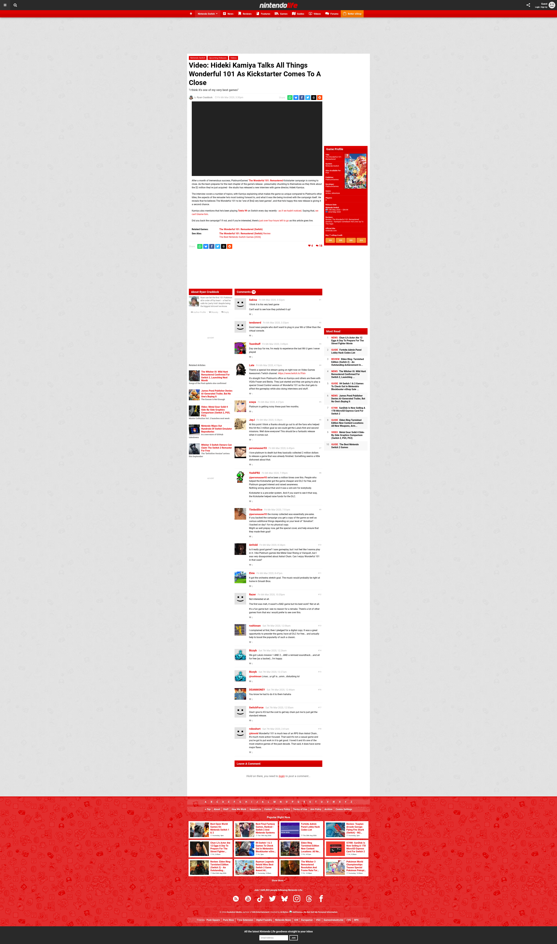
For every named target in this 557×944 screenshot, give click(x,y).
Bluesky (214, 312)
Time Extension (245, 920)
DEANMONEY (257, 689)
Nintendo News (283, 920)
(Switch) (241, 229)
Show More (278, 880)
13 (320, 626)
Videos (233, 58)
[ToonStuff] (240, 352)
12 (320, 594)
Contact (268, 809)
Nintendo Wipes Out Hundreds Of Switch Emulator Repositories (216, 428)
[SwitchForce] (240, 716)
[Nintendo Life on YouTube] (248, 899)
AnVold (253, 544)
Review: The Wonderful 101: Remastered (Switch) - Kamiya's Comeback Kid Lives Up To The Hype (344, 221)
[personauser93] (240, 456)
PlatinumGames (332, 179)
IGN (296, 920)
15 (320, 672)
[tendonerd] (240, 331)
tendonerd (255, 322)
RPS (356, 920)
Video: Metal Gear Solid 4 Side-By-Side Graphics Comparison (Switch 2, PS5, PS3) (215, 411)
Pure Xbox (228, 920)
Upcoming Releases (218, 58)
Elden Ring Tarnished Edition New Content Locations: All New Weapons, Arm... (347, 423)
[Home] (191, 13)
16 (320, 690)
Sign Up (544, 7)
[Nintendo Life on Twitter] (272, 899)
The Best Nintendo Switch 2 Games (345, 446)
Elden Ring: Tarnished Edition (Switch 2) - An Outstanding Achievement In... (347, 362)
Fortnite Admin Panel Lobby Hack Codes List (346, 351)
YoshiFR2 (254, 472)
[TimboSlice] (240, 518)
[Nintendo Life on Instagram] (296, 899)
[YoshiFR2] (240, 481)
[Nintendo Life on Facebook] (321, 899)
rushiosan (255, 625)
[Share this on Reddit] (319, 97)
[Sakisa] (240, 308)
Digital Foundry (264, 920)
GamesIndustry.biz (333, 920)
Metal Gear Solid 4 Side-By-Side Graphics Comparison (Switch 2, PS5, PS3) (348, 435)
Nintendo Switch (197, 58)
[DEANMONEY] (240, 698)
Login (537, 7)
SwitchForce (256, 707)
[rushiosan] (240, 634)
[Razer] (240, 603)
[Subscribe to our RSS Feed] (235, 899)
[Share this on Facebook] (301, 97)
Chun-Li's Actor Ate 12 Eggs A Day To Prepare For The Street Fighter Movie (347, 340)
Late (251, 365)
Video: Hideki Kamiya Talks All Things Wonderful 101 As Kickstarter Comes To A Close (255, 74)
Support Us (255, 809)
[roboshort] (240, 737)
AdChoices (297, 912)
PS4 (327, 173)
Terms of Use (300, 809)
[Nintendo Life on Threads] (309, 899)
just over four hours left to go (274, 220)
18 (320, 245)
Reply (226, 312)
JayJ (252, 419)
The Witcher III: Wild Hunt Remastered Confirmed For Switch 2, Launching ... (348, 374)
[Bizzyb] (240, 659)
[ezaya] (240, 410)
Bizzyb (253, 650)
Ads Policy (315, 809)
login (282, 776)
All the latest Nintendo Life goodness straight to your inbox (278, 931)
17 (320, 707)
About (217, 809)
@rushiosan (255, 676)
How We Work (239, 809)
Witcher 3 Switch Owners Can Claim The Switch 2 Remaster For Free (216, 447)
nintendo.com (331, 231)
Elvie (252, 573)
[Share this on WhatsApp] (290, 97)
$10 (361, 240)
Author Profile (199, 312)
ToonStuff (254, 343)
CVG (349, 920)
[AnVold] (240, 553)
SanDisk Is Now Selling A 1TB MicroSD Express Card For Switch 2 (348, 410)
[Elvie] (240, 581)
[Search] (15, 5)
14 (320, 650)
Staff (225, 809)
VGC (318, 920)
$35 (340, 240)
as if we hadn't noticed (289, 210)
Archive (328, 809)
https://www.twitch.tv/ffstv (292, 373)
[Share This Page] (528, 5)
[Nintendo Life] (278, 5)
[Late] (240, 374)
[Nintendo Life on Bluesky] (284, 899)
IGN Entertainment (260, 912)
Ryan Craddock (205, 97)
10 (320, 545)
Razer (252, 594)
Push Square (213, 920)
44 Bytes (284, 912)
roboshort (255, 728)
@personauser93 (258, 477)
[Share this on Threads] (313, 97)
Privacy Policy (282, 809)
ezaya (252, 401)
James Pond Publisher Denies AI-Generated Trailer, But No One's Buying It (216, 393)
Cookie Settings (344, 809)
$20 (350, 240)
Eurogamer (307, 920)
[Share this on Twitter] (307, 97)
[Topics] (5, 5)
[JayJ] (240, 428)
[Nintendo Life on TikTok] (260, 899)
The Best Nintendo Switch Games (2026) (240, 237)
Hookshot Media (234, 912)
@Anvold (253, 733)
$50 (330, 240)
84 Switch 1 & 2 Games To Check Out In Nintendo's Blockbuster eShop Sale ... (347, 386)
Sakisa (253, 299)
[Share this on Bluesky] (296, 97)
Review (245, 233)
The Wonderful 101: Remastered (333, 158)
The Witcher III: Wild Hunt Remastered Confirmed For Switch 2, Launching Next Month (215, 376)
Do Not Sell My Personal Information (321, 912)
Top (208, 809)
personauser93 (258, 448)
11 (320, 573)
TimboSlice (255, 509)
